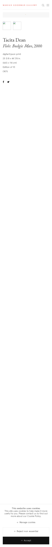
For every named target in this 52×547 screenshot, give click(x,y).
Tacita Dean (14, 40)
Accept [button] (27, 540)
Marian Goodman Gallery (20, 5)
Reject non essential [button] (27, 531)
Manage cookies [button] (27, 522)
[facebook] (4, 81)
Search (43, 5)
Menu (48, 5)
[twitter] (8, 81)
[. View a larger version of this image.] (7, 26)
